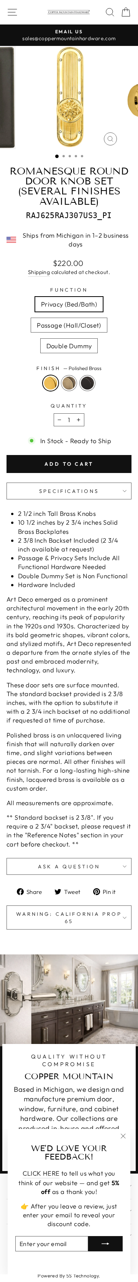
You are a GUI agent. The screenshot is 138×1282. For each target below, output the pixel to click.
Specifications (69, 491)
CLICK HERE (41, 1173)
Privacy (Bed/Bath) (69, 304)
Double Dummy (69, 346)
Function (69, 290)
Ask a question (69, 866)
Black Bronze (87, 383)
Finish (69, 368)
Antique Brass (69, 383)
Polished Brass (50, 383)
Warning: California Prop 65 (69, 917)
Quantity (69, 406)
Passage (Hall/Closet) (69, 325)
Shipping (39, 272)
